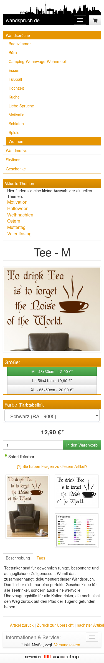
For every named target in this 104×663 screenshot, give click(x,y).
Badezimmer (20, 43)
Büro (13, 52)
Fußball (15, 79)
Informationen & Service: (33, 637)
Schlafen (16, 123)
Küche (14, 97)
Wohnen (16, 141)
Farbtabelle (30, 405)
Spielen (15, 132)
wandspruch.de (23, 20)
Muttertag (16, 227)
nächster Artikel (90, 625)
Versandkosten (67, 644)
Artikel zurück (22, 625)
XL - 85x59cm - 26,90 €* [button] (52, 389)
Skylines (13, 159)
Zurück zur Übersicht (55, 625)
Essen (14, 70)
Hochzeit (16, 88)
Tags (41, 558)
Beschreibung (18, 558)
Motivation (18, 114)
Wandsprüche (18, 35)
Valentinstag (19, 233)
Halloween (18, 208)
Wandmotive (16, 150)
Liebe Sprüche (21, 106)
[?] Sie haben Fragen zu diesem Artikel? (52, 466)
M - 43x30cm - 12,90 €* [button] (52, 371)
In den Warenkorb (82, 445)
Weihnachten (20, 214)
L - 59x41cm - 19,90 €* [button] (52, 380)
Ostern (13, 221)
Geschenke (16, 169)
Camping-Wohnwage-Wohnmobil (38, 61)
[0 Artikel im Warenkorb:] (95, 20)
